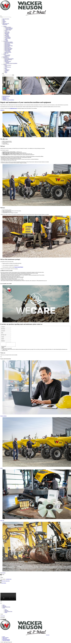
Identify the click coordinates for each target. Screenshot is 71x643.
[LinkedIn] (5, 619)
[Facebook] (3, 619)
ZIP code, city (3, 334)
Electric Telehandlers (8, 49)
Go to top (47, 634)
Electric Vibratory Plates (9, 45)
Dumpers (7, 34)
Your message (3, 346)
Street (2, 332)
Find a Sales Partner (5, 18)
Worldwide (4, 21)
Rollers (6, 30)
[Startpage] (23, 15)
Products (5, 26)
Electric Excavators (8, 47)
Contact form (2, 615)
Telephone (3, 340)
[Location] (1, 619)
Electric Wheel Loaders (8, 48)
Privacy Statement (5, 637)
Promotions (7, 69)
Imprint (3, 636)
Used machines (4, 56)
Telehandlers (7, 33)
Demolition (7, 36)
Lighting (6, 39)
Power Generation (8, 37)
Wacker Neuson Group (6, 606)
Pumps (7, 40)
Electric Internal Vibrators (9, 42)
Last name (3, 330)
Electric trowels (7, 43)
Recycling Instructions (6, 639)
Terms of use (4, 638)
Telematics (7, 62)
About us (4, 64)
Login (3, 19)
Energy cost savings (8, 52)
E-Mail (2, 338)
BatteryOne (6, 53)
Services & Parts (6, 57)
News (5, 67)
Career (3, 22)
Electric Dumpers (7, 50)
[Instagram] (2, 619)
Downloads (6, 70)
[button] (5, 23)
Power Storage (8, 38)
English (3, 24)
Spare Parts (6, 60)
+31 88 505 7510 (8, 579)
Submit (3, 347)
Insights (6, 68)
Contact (3, 20)
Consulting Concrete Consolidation (11, 63)
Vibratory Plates (8, 29)
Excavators (7, 31)
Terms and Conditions (6, 640)
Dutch (6, 24)
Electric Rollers (7, 46)
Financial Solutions (8, 61)
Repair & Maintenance (8, 59)
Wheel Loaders (7, 32)
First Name (3, 328)
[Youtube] (4, 619)
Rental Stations (7, 55)
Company (3, 326)
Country (2, 336)
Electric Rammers (7, 44)
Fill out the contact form (6, 580)
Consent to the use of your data (6, 348)
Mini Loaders (7, 35)
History (6, 66)
